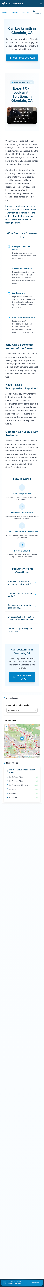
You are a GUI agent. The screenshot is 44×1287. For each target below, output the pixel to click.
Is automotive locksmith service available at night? (22, 582)
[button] (22, 738)
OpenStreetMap (28, 756)
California (14, 12)
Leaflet (20, 756)
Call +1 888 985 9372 (24, 58)
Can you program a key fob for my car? (22, 630)
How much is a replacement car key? (22, 594)
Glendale (25, 12)
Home (4, 12)
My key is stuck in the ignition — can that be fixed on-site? (22, 618)
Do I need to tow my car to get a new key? (22, 606)
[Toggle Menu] (40, 3)
